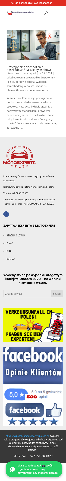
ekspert (31, 73)
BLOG (9, 251)
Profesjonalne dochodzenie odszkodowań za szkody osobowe (29, 68)
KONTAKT (12, 259)
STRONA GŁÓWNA (16, 235)
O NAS (10, 243)
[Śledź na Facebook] (6, 214)
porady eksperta (25, 81)
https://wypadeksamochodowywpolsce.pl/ (28, 436)
